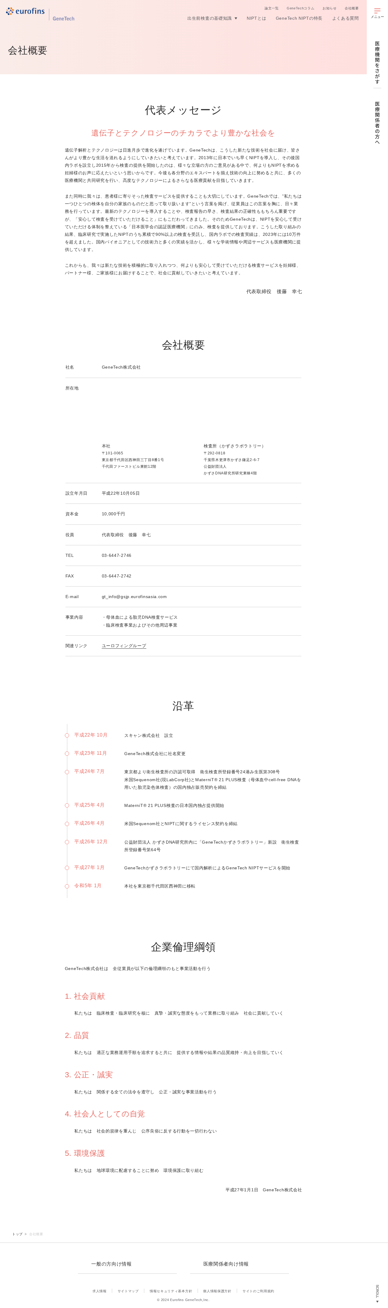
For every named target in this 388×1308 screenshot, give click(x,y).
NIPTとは (256, 18)
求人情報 (99, 1291)
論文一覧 (272, 8)
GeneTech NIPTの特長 (299, 18)
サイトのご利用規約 (258, 1291)
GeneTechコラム (301, 8)
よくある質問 (345, 18)
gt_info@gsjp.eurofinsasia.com (134, 596)
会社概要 (352, 8)
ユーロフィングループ (124, 645)
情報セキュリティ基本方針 (171, 1291)
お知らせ (330, 8)
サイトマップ (128, 1291)
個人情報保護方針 (217, 1291)
